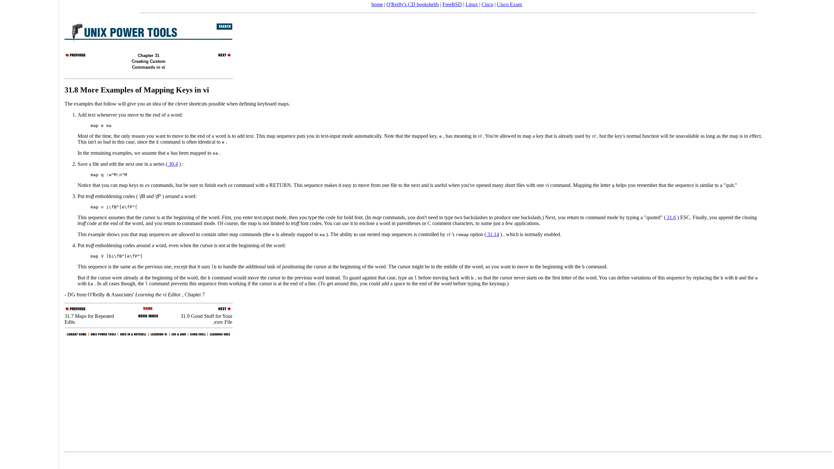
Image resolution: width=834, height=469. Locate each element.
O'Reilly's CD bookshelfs (412, 4)
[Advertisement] (29, 232)
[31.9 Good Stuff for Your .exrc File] (220, 56)
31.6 (671, 217)
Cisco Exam (509, 4)
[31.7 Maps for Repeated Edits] (76, 56)
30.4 (172, 164)
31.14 (492, 234)
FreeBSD (452, 4)
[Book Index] (148, 317)
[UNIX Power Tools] (148, 309)
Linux (472, 4)
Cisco (487, 4)
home (377, 4)
